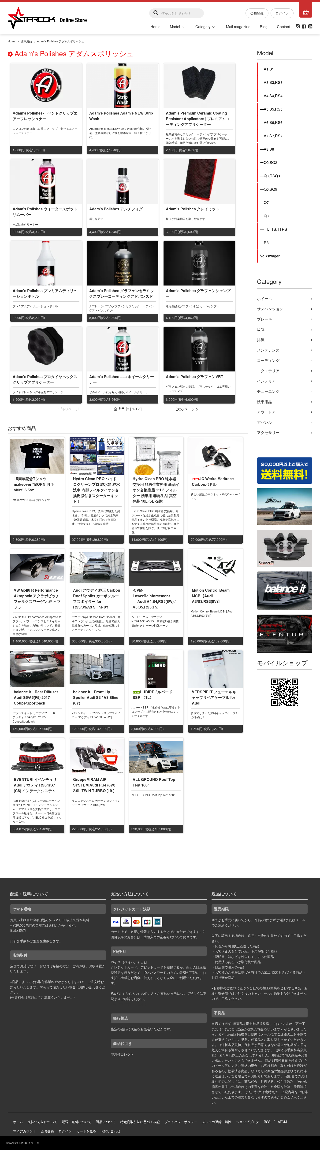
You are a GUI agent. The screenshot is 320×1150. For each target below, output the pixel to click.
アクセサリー (268, 432)
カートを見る (86, 1131)
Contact (283, 26)
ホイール (264, 298)
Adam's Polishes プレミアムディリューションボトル (45, 293)
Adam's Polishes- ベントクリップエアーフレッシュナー (45, 115)
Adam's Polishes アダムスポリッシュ (60, 41)
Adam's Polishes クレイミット (192, 208)
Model (175, 26)
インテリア (266, 381)
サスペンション (270, 309)
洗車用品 (26, 41)
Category (203, 26)
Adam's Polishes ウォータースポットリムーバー (45, 211)
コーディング (268, 360)
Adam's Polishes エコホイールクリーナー (121, 379)
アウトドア (266, 412)
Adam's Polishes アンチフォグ (116, 208)
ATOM (282, 1121)
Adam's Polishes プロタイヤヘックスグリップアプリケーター (45, 379)
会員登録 (257, 13)
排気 (260, 339)
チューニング (268, 391)
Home (155, 26)
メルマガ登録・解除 (216, 1121)
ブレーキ (264, 319)
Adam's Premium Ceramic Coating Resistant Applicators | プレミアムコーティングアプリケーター (198, 118)
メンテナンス (268, 350)
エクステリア (268, 370)
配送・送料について (76, 1121)
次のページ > (187, 409)
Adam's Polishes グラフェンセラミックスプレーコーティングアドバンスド (121, 293)
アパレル (264, 422)
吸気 (260, 329)
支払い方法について (42, 1121)
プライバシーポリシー (180, 1121)
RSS (267, 1121)
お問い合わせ (110, 1131)
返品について (106, 1121)
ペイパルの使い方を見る (129, 1004)
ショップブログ (247, 1121)
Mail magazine (238, 26)
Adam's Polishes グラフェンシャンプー (198, 293)
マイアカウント (24, 1131)
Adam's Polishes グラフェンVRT (194, 376)
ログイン (282, 13)
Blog (264, 26)
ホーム (18, 1121)
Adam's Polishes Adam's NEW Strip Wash (121, 115)
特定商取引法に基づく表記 (140, 1121)
